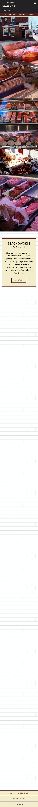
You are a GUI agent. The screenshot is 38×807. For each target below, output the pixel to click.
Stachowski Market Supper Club (19, 775)
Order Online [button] (19, 799)
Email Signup (19, 804)
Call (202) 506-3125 (19, 793)
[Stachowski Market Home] (9, 6)
